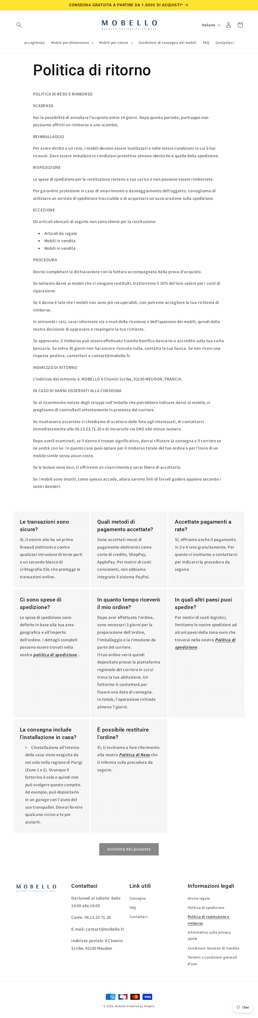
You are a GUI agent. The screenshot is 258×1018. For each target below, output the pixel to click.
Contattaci (139, 916)
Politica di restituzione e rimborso (208, 920)
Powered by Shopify (140, 1006)
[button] (19, 25)
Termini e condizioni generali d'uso (212, 960)
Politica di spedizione (206, 907)
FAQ (133, 907)
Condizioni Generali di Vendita (214, 948)
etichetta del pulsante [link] (129, 849)
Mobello (120, 1006)
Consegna (138, 898)
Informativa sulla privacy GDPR (209, 935)
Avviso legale (199, 898)
